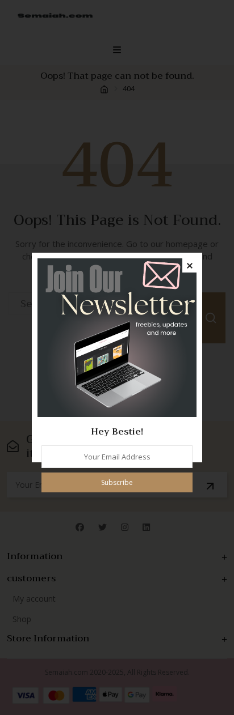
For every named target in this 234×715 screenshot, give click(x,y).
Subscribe (117, 482)
